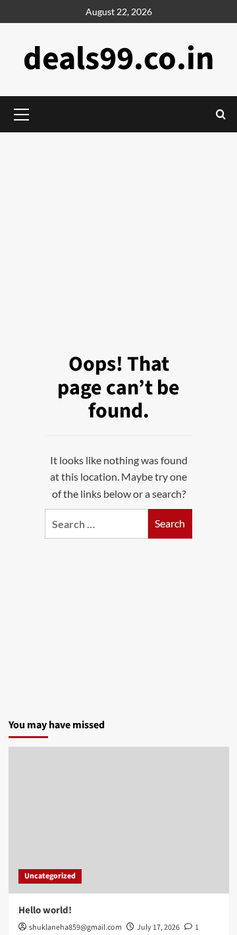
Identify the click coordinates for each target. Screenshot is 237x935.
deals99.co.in (119, 59)
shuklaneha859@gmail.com (75, 927)
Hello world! (45, 910)
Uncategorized (50, 876)
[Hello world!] (119, 820)
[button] (221, 114)
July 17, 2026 (158, 927)
